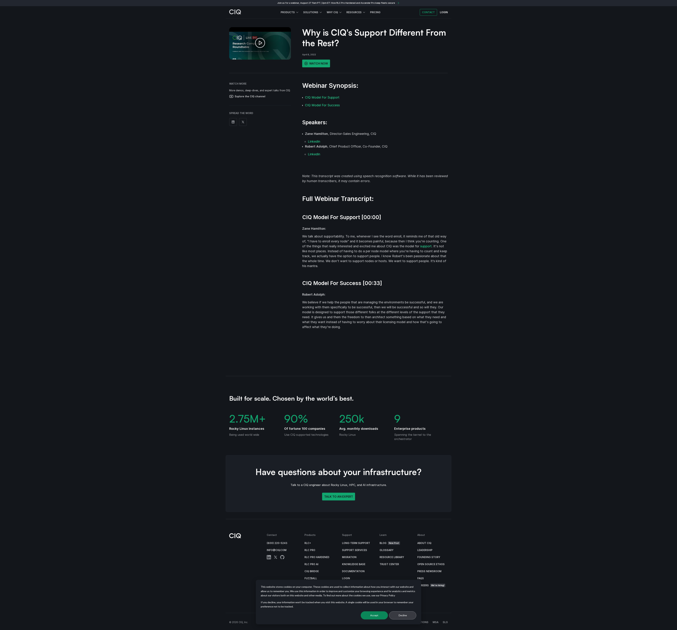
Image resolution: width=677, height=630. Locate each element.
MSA (435, 622)
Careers (430, 585)
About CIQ (424, 543)
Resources (354, 12)
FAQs (420, 578)
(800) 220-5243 (277, 543)
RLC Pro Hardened (316, 557)
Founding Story (428, 557)
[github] (282, 558)
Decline (403, 615)
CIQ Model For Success (322, 105)
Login (346, 578)
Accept (374, 615)
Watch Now (318, 63)
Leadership (424, 550)
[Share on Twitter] (243, 122)
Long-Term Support (356, 543)
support (426, 246)
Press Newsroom (429, 571)
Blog (389, 543)
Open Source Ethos (431, 564)
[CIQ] (235, 12)
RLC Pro (309, 550)
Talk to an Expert (338, 496)
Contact (428, 12)
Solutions (310, 12)
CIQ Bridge (311, 571)
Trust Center (389, 564)
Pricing (375, 12)
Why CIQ (332, 12)
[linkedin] (269, 558)
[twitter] (275, 557)
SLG (445, 622)
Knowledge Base (353, 564)
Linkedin (314, 141)
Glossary (387, 550)
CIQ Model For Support (322, 97)
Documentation (353, 571)
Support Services (354, 550)
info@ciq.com (276, 550)
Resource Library (392, 557)
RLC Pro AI (311, 564)
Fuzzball (310, 578)
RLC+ (307, 543)
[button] (260, 43)
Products (288, 12)
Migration (349, 557)
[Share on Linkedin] (233, 122)
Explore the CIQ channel (250, 96)
